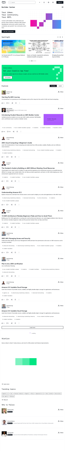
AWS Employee (10, 110)
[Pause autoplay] (60, 37)
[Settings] (48, 2)
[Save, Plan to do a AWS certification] (15, 276)
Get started (7, 77)
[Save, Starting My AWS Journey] (16, 103)
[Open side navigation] (62, 7)
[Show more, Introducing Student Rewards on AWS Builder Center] (21, 131)
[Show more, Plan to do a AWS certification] (19, 276)
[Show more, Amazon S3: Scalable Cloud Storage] (19, 299)
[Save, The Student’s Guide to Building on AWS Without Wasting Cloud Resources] (15, 181)
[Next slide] (62, 37)
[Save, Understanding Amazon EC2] (15, 204)
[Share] (12, 103)
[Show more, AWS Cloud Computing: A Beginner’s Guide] (19, 157)
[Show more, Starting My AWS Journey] (19, 103)
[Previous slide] (58, 37)
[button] (39, 2)
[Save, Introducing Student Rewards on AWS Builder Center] (17, 131)
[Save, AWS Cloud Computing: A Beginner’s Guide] (15, 157)
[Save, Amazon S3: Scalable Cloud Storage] (15, 299)
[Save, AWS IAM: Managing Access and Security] (15, 252)
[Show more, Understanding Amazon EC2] (19, 204)
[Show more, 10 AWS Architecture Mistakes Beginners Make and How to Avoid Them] (19, 227)
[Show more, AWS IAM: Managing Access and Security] (19, 252)
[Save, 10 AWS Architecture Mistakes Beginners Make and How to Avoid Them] (15, 227)
